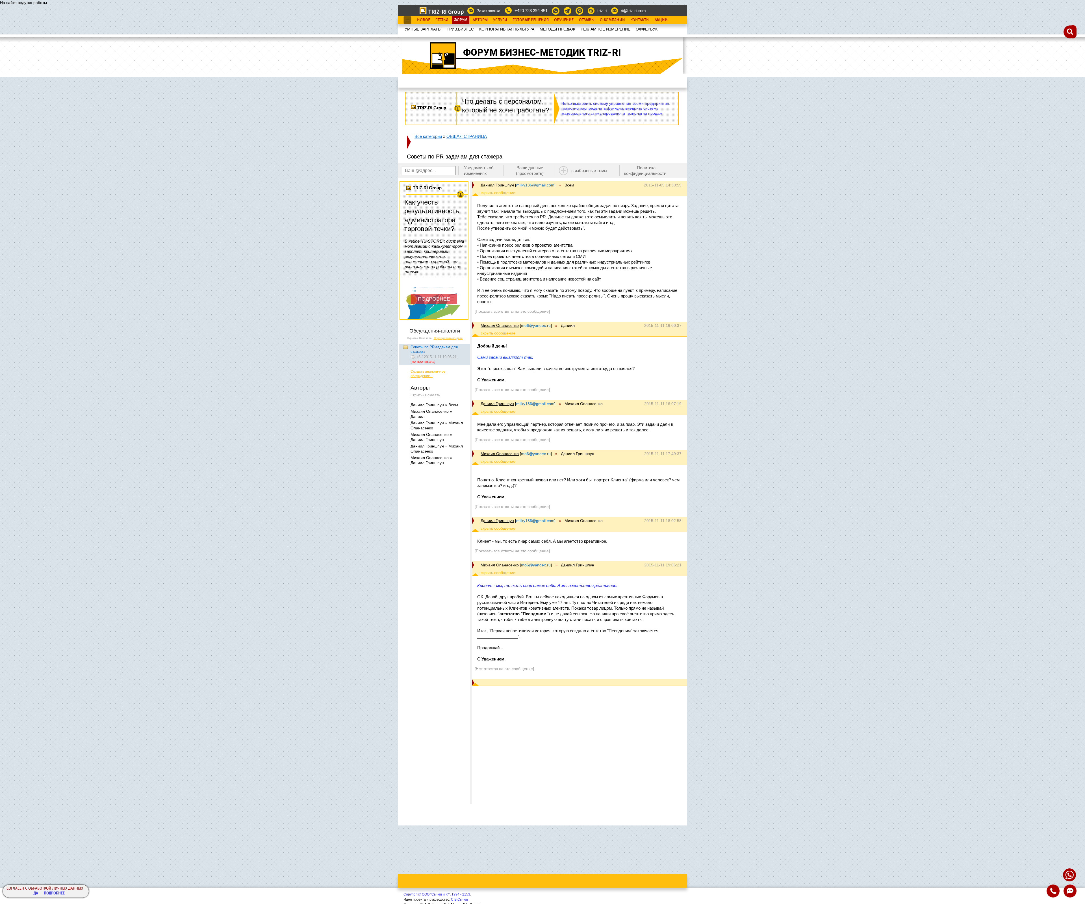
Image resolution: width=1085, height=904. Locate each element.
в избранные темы (589, 170)
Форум (460, 20)
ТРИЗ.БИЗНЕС (460, 29)
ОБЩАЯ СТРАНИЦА (466, 136)
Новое (423, 20)
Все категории (428, 136)
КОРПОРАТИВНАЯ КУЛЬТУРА (506, 29)
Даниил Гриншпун (497, 185)
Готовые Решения (531, 20)
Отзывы (586, 20)
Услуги (500, 20)
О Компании (612, 20)
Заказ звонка (488, 10)
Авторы (480, 20)
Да (36, 893)
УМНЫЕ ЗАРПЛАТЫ (423, 29)
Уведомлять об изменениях (479, 170)
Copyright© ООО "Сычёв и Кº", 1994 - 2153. (437, 894)
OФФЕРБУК (646, 29)
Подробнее (54, 893)
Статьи (441, 20)
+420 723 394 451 (531, 10)
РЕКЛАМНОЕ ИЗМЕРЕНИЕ (605, 29)
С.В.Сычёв (459, 899)
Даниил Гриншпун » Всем (434, 405)
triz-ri (602, 10)
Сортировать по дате (448, 338)
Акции (661, 20)
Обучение (564, 20)
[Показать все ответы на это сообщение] (512, 311)
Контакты (639, 20)
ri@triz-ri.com (633, 10)
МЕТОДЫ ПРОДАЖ (557, 29)
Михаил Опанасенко (500, 325)
